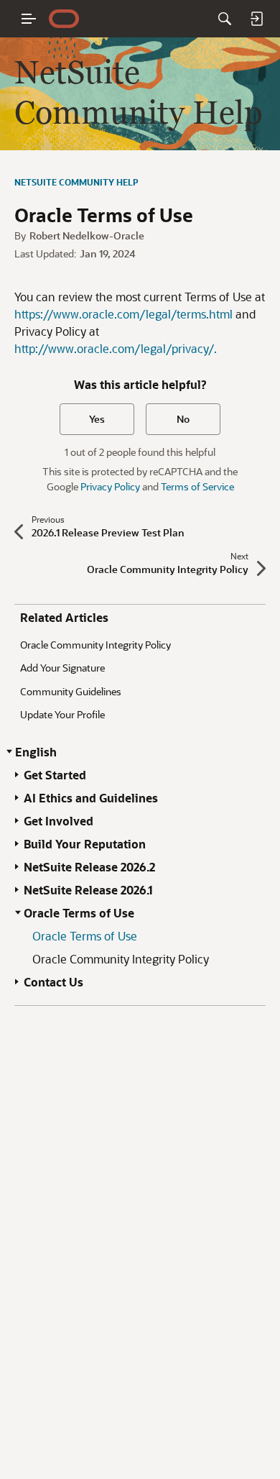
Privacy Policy (110, 486)
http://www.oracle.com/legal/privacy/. (115, 348)
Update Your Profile (62, 714)
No (183, 419)
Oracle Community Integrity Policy (95, 644)
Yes (97, 419)
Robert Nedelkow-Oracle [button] (86, 235)
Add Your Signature (62, 667)
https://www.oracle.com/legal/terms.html (123, 313)
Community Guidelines (70, 691)
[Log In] (256, 18)
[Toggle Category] (9, 752)
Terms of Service (197, 486)
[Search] (225, 18)
